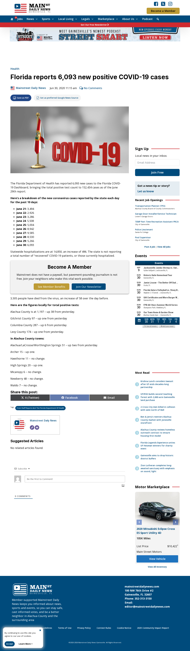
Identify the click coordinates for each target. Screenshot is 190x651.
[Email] (37, 427)
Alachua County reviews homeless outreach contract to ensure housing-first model (158, 432)
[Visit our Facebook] (156, 3)
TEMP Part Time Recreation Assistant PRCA (157, 221)
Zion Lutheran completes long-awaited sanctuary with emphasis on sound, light (158, 468)
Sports (46, 19)
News (30, 19)
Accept (9, 644)
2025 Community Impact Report (153, 628)
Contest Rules (104, 628)
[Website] (32, 427)
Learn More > (26, 644)
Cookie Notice (124, 628)
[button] (139, 522)
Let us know (145, 191)
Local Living (65, 19)
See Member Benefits (51, 286)
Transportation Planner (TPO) (150, 206)
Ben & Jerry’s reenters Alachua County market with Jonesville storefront (156, 419)
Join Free (157, 172)
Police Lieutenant (144, 229)
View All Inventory (157, 566)
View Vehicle (157, 559)
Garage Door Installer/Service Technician (155, 213)
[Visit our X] (163, 3)
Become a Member (163, 11)
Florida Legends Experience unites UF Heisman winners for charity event (158, 445)
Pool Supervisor (143, 237)
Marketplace (106, 19)
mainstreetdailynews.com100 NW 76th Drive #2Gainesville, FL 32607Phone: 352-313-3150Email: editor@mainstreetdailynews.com (147, 596)
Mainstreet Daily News (31, 88)
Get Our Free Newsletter (94, 24)
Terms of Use (64, 628)
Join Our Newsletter (88, 286)
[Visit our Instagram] (170, 3)
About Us (128, 19)
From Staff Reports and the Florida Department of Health (40, 408)
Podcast (147, 19)
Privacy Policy (84, 628)
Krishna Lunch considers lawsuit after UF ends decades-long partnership (157, 384)
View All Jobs (163, 247)
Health (14, 68)
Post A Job (149, 247)
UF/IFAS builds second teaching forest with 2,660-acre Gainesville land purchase (158, 397)
